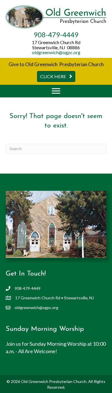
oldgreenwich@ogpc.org (56, 52)
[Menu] (56, 91)
